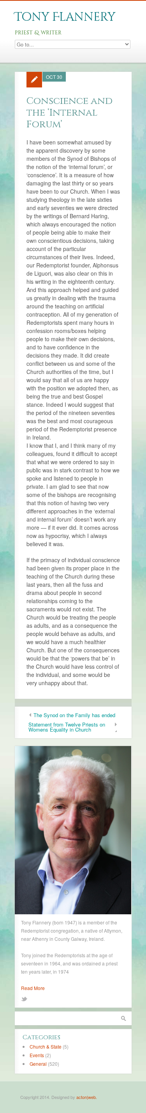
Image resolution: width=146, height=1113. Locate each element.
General (38, 1063)
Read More (33, 988)
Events (37, 1055)
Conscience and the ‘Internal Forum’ (69, 112)
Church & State (46, 1046)
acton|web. (86, 1097)
